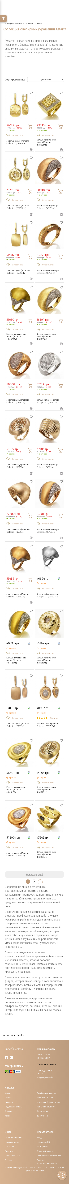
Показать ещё (34, 874)
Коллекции (29, 23)
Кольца (8, 1093)
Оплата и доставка (13, 1137)
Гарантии (9, 1151)
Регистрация (42, 1146)
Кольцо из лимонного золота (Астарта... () (46, 142)
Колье (7, 1115)
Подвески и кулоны (13, 1106)
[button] (62, 1175)
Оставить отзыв (18, 135)
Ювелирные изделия (13, 23)
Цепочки (9, 1102)
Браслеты (9, 1111)
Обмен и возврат (12, 1155)
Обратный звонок (45, 1151)
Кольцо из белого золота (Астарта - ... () (48, 401)
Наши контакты (12, 1141)
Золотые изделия (45, 1097)
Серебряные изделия (46, 1093)
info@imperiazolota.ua (47, 1077)
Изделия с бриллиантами (48, 1102)
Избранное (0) (43, 1141)
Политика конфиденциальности (47, 1161)
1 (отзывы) (54, 718)
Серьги (8, 1097)
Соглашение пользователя (49, 1155)
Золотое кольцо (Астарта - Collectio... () (48, 206)
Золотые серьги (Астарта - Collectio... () (18, 142)
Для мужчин (42, 1115)
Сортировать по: (15, 79)
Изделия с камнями (46, 1106)
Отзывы (8, 1160)
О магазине (10, 1146)
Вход (39, 1137)
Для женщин (42, 1111)
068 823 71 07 (43, 1057)
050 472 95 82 (43, 1054)
